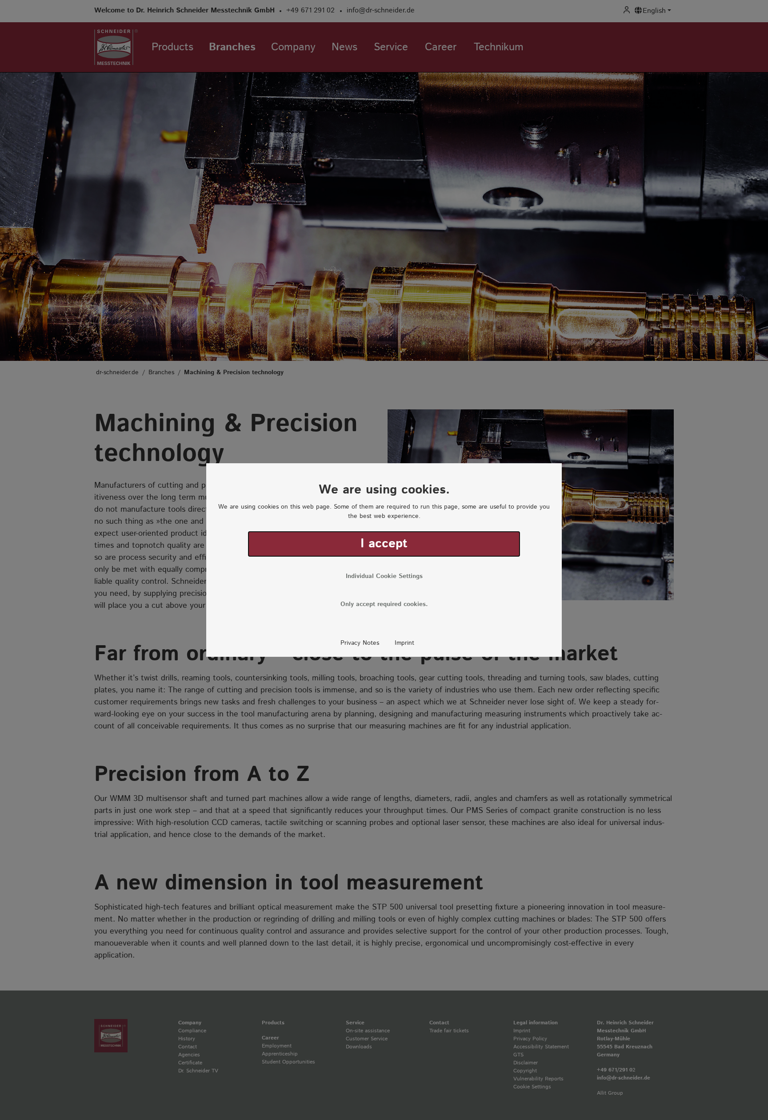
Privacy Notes (359, 643)
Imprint (404, 643)
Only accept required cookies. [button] (384, 604)
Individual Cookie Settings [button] (384, 576)
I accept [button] (384, 544)
